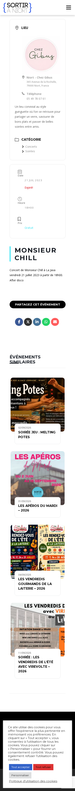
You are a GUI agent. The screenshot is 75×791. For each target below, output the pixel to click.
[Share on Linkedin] (37, 322)
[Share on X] (28, 322)
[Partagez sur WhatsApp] (46, 322)
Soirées (30, 151)
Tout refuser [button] (43, 767)
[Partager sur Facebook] (19, 322)
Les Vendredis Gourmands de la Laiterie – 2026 (35, 583)
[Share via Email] (55, 322)
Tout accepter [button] (20, 767)
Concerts (31, 146)
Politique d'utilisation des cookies (33, 781)
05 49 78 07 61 (36, 98)
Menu (68, 7)
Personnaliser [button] (20, 775)
